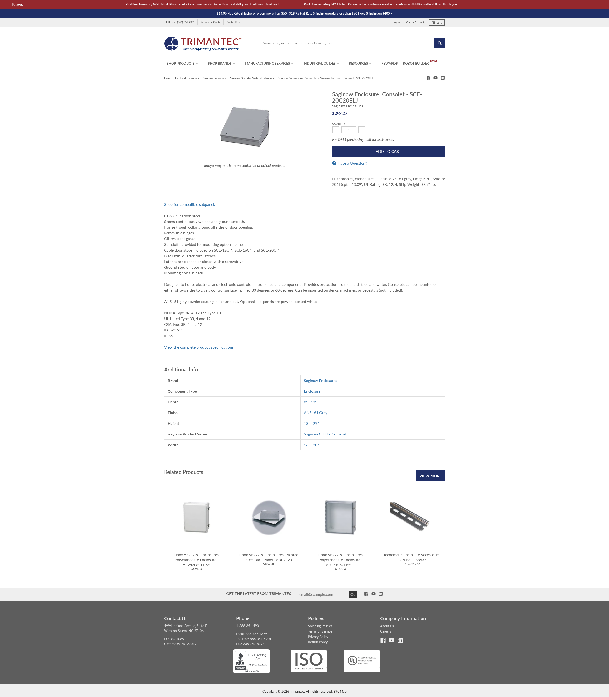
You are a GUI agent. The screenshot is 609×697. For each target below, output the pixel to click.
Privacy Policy (318, 637)
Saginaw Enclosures (214, 77)
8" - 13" (310, 402)
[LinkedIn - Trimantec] (443, 78)
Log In (396, 22)
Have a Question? (352, 163)
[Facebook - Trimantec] (428, 78)
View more (430, 476)
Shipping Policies (320, 626)
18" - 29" (311, 423)
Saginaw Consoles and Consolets (297, 77)
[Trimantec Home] (203, 45)
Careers (385, 631)
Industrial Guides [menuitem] (319, 63)
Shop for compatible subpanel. (189, 204)
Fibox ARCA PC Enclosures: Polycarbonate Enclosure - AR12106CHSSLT (340, 559)
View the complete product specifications (199, 347)
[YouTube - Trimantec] (435, 78)
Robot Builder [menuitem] (416, 63)
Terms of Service (320, 631)
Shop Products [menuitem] (181, 63)
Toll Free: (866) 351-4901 (180, 22)
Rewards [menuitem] (389, 63)
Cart (439, 22)
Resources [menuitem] (358, 63)
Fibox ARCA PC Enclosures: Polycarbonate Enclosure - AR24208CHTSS (197, 559)
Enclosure (312, 391)
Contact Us (233, 22)
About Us (387, 626)
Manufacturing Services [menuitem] (267, 63)
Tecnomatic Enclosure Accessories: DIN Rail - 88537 (412, 557)
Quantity (339, 123)
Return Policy (318, 642)
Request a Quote (211, 22)
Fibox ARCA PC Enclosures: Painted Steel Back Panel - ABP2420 (268, 557)
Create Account (415, 22)
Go (352, 594)
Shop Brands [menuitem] (220, 63)
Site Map (340, 691)
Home (167, 77)
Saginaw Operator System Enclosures (252, 77)
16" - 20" (311, 444)
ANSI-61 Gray (315, 412)
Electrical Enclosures (187, 77)
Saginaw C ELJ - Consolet (325, 434)
